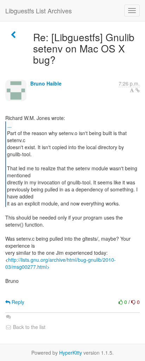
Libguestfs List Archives (38, 10)
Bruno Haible (46, 83)
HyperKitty (70, 352)
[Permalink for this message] (137, 90)
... (9, 125)
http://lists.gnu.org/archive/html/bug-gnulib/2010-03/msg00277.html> (60, 263)
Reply (17, 301)
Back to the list (28, 326)
